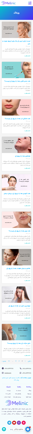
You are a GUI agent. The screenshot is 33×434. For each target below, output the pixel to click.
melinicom (8, 373)
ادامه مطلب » (27, 56)
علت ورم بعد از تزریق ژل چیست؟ (19, 231)
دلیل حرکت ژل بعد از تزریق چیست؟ (18, 343)
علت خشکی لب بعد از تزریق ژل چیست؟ (17, 119)
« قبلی (29, 361)
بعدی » (4, 361)
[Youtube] (14, 423)
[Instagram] (19, 423)
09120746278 (26, 369)
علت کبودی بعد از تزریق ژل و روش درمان (17, 194)
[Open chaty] (27, 429)
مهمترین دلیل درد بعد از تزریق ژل (19, 306)
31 (9, 361)
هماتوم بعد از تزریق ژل (22, 156)
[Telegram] (9, 423)
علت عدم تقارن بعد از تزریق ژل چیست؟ (17, 81)
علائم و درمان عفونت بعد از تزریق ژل (18, 268)
